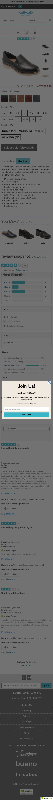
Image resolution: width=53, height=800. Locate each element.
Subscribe (26, 414)
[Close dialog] (49, 382)
